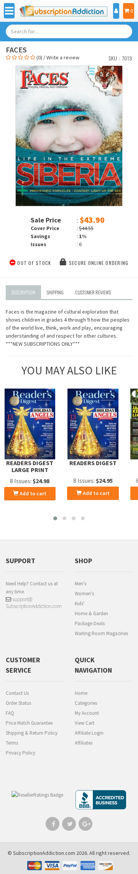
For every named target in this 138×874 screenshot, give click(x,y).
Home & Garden (91, 613)
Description (23, 292)
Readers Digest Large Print (29, 466)
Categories (86, 703)
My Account (87, 713)
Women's (84, 593)
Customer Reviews (93, 292)
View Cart (84, 723)
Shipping (55, 292)
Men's (80, 583)
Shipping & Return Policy (32, 733)
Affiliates (83, 743)
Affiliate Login (89, 733)
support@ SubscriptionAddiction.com (34, 602)
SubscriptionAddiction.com (44, 852)
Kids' (79, 603)
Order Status (18, 703)
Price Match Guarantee (29, 723)
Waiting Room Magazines (101, 633)
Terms (12, 743)
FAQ (10, 713)
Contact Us (17, 693)
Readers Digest (93, 463)
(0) (39, 57)
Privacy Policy (20, 753)
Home (81, 693)
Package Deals (90, 623)
